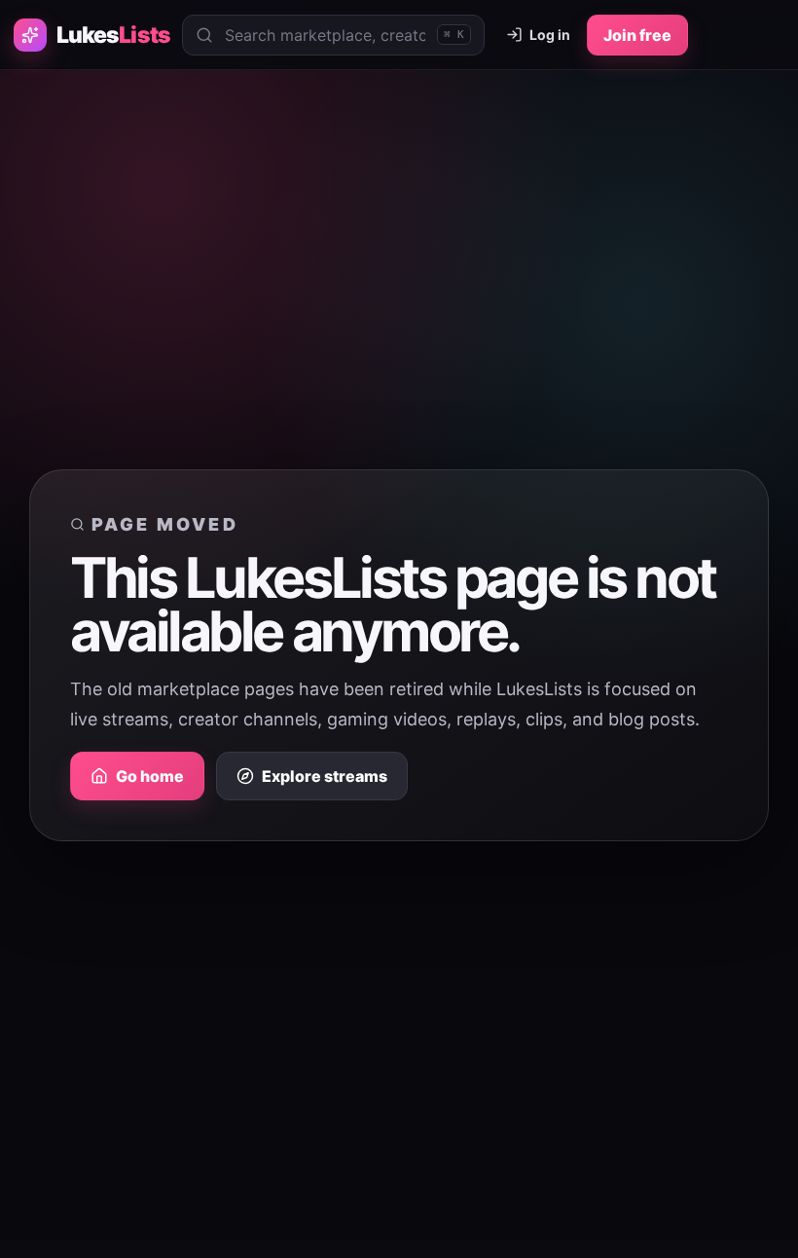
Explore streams (324, 776)
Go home (150, 776)
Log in (549, 34)
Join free (637, 35)
